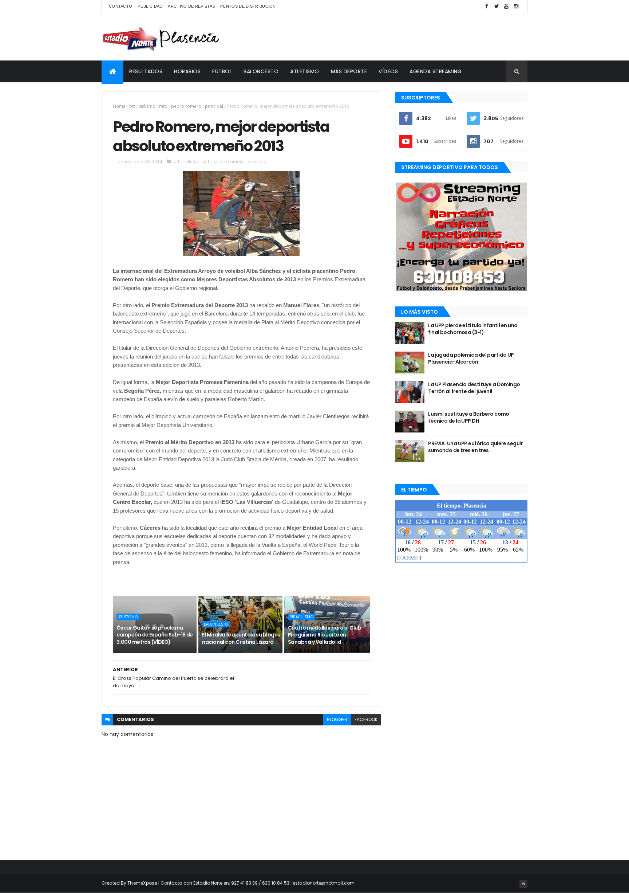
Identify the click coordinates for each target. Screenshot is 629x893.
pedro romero (186, 106)
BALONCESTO (261, 71)
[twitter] (496, 6)
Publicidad (150, 6)
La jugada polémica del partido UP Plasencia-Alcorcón (471, 358)
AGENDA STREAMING (436, 71)
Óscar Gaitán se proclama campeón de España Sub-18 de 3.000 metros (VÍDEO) (154, 635)
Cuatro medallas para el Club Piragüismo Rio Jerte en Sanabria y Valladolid (324, 635)
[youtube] (506, 6)
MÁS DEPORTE (349, 71)
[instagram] (516, 6)
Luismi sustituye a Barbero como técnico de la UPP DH (468, 417)
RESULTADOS (145, 71)
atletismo (128, 616)
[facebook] (487, 6)
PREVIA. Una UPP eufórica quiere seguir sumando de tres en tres (475, 447)
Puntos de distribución (248, 6)
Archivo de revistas (191, 6)
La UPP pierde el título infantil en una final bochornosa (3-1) (472, 329)
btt (132, 106)
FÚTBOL (222, 71)
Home (119, 106)
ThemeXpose (142, 883)
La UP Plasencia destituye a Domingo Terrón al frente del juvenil (474, 388)
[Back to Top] (523, 884)
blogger (337, 719)
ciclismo (147, 106)
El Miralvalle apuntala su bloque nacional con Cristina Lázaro (241, 638)
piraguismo (301, 616)
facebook (366, 719)
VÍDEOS (388, 71)
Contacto (120, 6)
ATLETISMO (304, 71)
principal (214, 106)
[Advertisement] (394, 36)
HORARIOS (187, 71)
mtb (163, 106)
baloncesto (216, 624)
